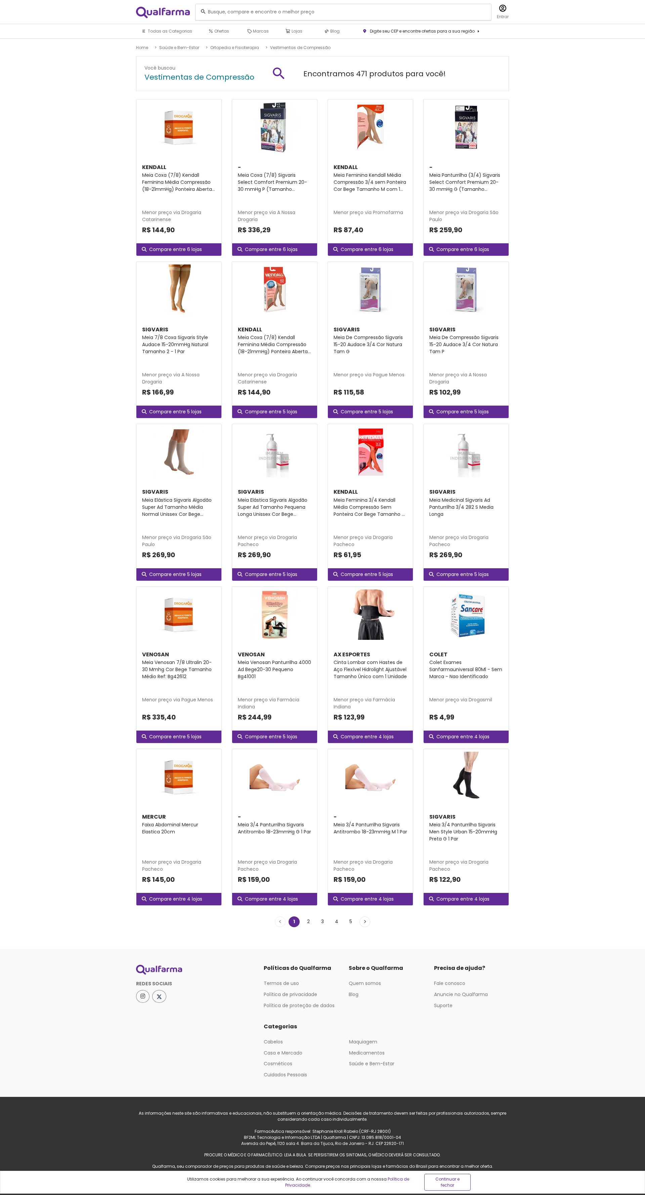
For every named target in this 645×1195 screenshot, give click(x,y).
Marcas (260, 31)
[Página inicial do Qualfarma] (195, 970)
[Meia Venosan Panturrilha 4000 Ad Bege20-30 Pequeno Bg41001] (274, 614)
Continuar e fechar (447, 1182)
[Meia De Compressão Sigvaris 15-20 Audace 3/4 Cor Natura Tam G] (370, 289)
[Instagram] (142, 996)
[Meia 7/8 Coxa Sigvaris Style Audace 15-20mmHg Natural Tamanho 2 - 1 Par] (179, 289)
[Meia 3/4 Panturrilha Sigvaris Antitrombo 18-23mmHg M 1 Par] (370, 777)
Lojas (296, 31)
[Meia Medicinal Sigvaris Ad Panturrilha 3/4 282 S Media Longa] (466, 452)
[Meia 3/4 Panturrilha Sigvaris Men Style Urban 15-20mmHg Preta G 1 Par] (466, 777)
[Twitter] (159, 996)
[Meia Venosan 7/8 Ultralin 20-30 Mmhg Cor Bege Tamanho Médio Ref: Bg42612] (179, 614)
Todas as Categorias (169, 31)
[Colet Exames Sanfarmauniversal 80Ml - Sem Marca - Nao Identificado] (466, 614)
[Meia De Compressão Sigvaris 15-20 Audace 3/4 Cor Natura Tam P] (466, 289)
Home (142, 47)
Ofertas (221, 31)
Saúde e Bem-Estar (179, 47)
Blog (334, 31)
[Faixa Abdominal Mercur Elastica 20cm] (179, 777)
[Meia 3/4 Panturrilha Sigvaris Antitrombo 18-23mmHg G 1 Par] (274, 777)
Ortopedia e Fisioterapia (234, 47)
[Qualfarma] (163, 12)
